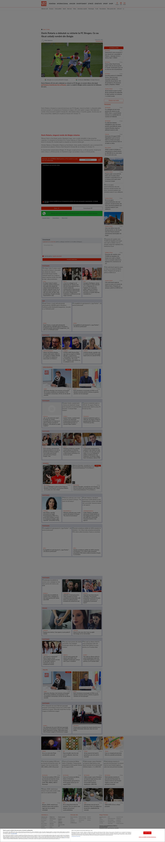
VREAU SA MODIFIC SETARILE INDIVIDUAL (147, 837)
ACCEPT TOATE (147, 832)
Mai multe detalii (14, 833)
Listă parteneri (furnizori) (76, 836)
